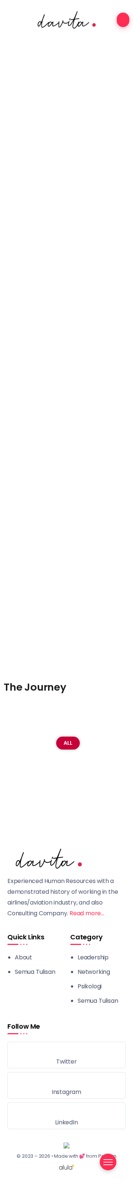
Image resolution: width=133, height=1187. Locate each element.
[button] (66, 642)
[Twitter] (66, 1055)
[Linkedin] (66, 1116)
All (68, 743)
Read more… (86, 913)
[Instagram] (66, 1085)
